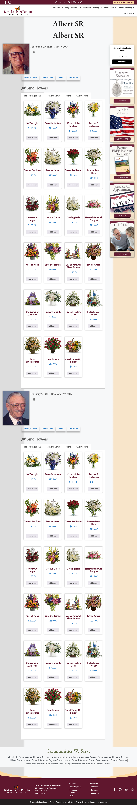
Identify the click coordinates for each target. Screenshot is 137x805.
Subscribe (122, 61)
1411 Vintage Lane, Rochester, (45, 788)
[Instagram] (120, 789)
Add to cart (32, 138)
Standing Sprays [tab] (53, 95)
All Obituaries (54, 7)
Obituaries (94, 790)
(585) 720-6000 (39, 793)
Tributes (60, 77)
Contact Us (94, 794)
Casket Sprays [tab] (82, 95)
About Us (72, 783)
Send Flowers (73, 77)
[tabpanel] (63, 244)
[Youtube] (126, 789)
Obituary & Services (30, 77)
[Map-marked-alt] (132, 789)
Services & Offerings (91, 7)
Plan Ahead (109, 7)
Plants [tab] (68, 95)
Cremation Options (73, 791)
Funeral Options (75, 787)
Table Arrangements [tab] (32, 95)
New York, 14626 (41, 790)
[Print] (34, 52)
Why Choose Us (71, 7)
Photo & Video (47, 77)
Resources (128, 13)
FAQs (71, 796)
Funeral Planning (125, 7)
